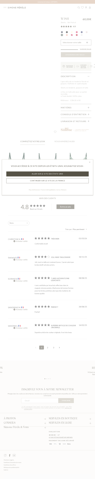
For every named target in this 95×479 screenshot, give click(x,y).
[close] (90, 162)
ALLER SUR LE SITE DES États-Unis (47, 174)
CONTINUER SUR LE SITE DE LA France (47, 181)
